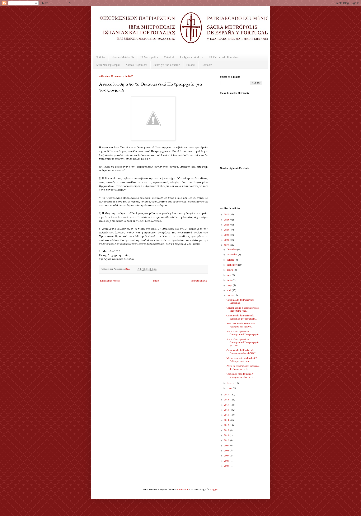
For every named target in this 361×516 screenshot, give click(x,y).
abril (229, 290)
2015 (227, 414)
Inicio (156, 280)
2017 (227, 404)
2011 (227, 435)
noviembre (232, 254)
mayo (230, 285)
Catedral (169, 57)
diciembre (232, 249)
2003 (227, 465)
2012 (227, 430)
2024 (227, 224)
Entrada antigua (199, 280)
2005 (227, 460)
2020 (227, 245)
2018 (227, 399)
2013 (227, 425)
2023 (227, 229)
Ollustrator (182, 489)
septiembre (232, 264)
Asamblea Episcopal (108, 65)
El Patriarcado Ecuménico (224, 57)
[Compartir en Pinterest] (155, 269)
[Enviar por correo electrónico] (139, 269)
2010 (227, 440)
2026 (227, 214)
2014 (227, 420)
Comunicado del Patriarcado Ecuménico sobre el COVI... (241, 351)
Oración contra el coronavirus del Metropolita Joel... (242, 309)
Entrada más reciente (110, 280)
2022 (227, 234)
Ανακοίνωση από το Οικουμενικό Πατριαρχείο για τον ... (242, 342)
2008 (227, 450)
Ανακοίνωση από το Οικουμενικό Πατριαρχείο (242, 333)
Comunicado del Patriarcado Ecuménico (240, 301)
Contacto (207, 65)
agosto (230, 269)
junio (230, 280)
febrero (231, 383)
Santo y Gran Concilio (167, 65)
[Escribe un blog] (143, 269)
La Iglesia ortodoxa (191, 57)
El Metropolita (149, 57)
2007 (227, 455)
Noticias (100, 57)
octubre (231, 259)
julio (229, 274)
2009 (227, 445)
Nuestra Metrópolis (123, 57)
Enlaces (190, 65)
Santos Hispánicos (136, 65)
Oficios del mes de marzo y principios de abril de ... (239, 375)
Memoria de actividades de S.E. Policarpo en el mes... (242, 359)
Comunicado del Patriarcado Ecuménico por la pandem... (241, 317)
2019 (227, 394)
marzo (230, 295)
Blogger (213, 489)
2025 (227, 219)
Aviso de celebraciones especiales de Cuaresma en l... (242, 367)
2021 (227, 239)
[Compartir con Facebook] (151, 269)
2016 (227, 409)
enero (230, 388)
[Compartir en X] (147, 269)
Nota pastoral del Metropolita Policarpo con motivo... (240, 325)
